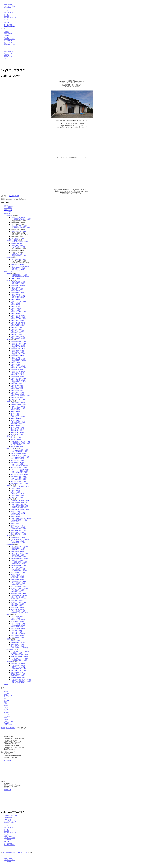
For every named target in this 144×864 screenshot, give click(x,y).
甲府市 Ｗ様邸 (15, 294)
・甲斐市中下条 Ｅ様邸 (18, 353)
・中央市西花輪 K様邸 (18, 633)
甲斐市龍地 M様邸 (16, 383)
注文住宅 (6, 693)
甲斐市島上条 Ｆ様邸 (17, 394)
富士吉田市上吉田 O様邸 (18, 593)
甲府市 (9, 280)
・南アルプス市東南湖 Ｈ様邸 (20, 457)
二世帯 (6, 707)
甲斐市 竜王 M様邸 (17, 375)
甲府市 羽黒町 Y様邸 (18, 317)
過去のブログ (8, 271)
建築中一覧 (7, 213)
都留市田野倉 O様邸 (17, 604)
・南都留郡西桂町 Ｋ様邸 (19, 571)
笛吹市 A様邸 (15, 511)
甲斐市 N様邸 (15, 357)
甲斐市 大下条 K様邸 (18, 366)
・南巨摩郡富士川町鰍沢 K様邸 (21, 441)
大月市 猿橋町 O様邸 (18, 583)
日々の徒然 (7, 211)
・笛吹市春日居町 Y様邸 (18, 529)
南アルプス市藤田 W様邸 (19, 478)
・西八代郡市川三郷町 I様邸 (19, 655)
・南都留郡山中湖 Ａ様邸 (19, 595)
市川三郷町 (10, 649)
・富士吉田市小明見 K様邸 (20, 546)
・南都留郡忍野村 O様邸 (18, 581)
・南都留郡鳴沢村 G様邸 (18, 565)
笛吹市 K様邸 (15, 516)
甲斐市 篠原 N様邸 (17, 392)
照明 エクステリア (9, 695)
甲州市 (9, 535)
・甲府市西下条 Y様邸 (18, 268)
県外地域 (10, 661)
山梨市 (9, 485)
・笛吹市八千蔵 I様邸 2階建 (20, 501)
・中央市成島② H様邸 (18, 625)
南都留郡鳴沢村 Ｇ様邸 (18, 548)
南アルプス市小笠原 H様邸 (19, 483)
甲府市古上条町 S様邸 (18, 338)
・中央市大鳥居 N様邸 (18, 628)
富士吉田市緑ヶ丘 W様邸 (19, 599)
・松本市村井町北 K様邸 (18, 669)
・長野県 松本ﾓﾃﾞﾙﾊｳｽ (18, 677)
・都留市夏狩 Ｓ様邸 (17, 551)
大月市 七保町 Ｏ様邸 (18, 611)
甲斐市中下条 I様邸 (17, 390)
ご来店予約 (7, 839)
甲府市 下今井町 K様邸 (18, 311)
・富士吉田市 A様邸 (17, 238)
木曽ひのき (7, 716)
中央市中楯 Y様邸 (16, 632)
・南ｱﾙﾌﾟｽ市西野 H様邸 (18, 453)
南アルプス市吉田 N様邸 (18, 479)
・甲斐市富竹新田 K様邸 (18, 255)
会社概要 (6, 22)
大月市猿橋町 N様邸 (17, 590)
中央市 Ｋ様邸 (15, 618)
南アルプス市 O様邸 (17, 460)
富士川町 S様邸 (16, 445)
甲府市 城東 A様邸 (17, 320)
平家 (5, 703)
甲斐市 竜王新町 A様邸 (18, 378)
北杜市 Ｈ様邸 (15, 409)
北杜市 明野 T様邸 (16, 423)
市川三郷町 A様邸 (16, 653)
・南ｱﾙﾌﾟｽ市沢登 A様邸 (18, 455)
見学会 (6, 691)
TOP (2, 855)
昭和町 (9, 273)
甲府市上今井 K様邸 (17, 325)
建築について (8, 210)
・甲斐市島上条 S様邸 (18, 345)
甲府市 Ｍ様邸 (15, 287)
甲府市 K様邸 (15, 313)
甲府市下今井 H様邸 (18, 331)
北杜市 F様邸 (15, 413)
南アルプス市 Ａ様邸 (17, 459)
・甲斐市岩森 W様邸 (17, 355)
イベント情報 (8, 208)
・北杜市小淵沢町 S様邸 (18, 404)
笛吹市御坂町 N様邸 (17, 532)
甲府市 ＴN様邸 (16, 308)
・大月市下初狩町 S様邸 (18, 586)
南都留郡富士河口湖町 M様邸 (20, 613)
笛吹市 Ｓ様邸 (15, 515)
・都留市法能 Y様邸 (17, 579)
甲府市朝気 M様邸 (16, 334)
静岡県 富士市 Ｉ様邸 (18, 674)
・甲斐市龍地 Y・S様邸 (18, 361)
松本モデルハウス (9, 39)
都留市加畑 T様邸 (16, 591)
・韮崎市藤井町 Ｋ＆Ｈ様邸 (19, 647)
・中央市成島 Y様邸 (17, 635)
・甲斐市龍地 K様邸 (18, 350)
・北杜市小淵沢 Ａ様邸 (18, 408)
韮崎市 (9, 639)
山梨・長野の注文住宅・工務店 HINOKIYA (14, 852)
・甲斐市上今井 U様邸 (18, 217)
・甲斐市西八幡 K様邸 (18, 347)
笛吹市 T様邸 (15, 523)
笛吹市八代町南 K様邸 (18, 527)
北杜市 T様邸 (15, 415)
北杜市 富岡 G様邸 (17, 427)
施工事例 (6, 16)
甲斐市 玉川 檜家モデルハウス (21, 395)
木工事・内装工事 (12, 240)
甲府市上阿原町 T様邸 (18, 324)
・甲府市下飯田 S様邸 (18, 282)
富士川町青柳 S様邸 (17, 446)
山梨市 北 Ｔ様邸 (17, 497)
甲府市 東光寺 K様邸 (18, 322)
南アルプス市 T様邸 (17, 464)
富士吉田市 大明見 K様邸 (19, 588)
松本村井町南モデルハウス (12, 821)
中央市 (9, 614)
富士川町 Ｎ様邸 (16, 437)
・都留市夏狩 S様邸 (17, 245)
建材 (5, 698)
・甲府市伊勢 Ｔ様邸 (17, 297)
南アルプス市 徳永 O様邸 (19, 467)
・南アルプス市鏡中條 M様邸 (20, 469)
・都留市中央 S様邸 (17, 560)
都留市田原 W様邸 (17, 600)
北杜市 (9, 401)
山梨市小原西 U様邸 (17, 495)
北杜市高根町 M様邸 (17, 429)
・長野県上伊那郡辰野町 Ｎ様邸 (21, 681)
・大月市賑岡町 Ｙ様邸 (18, 572)
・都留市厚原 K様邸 (17, 555)
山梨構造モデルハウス (10, 817)
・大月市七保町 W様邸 (18, 569)
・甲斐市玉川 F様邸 (17, 369)
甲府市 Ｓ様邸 (15, 291)
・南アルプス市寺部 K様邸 (19, 450)
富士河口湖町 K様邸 (17, 577)
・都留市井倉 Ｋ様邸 (17, 549)
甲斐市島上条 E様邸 (17, 397)
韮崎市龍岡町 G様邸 (17, 644)
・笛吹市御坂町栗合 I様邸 (19, 520)
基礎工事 (10, 215)
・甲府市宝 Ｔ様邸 (17, 289)
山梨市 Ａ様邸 (15, 490)
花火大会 (6, 700)
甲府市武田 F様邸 (16, 329)
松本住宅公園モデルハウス (19, 672)
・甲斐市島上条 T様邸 (18, 348)
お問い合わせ (8, 836)
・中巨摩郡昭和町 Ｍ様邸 (19, 275)
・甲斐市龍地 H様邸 (17, 376)
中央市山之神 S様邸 (17, 627)
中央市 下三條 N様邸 (18, 619)
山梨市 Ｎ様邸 (15, 488)
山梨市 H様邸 (15, 492)
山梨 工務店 (8, 725)
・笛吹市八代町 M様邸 (18, 513)
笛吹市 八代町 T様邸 (18, 525)
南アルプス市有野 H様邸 (18, 476)
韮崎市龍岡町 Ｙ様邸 (17, 646)
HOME (6, 11)
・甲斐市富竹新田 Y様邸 (18, 343)
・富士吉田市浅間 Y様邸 (18, 557)
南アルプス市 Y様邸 (17, 462)
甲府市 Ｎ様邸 (15, 305)
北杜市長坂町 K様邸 (17, 432)
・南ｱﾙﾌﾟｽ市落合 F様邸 (18, 247)
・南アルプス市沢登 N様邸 (19, 241)
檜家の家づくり (8, 12)
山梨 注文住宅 (8, 721)
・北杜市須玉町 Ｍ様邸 (18, 417)
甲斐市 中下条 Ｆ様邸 (18, 399)
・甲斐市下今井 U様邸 (18, 371)
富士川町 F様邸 (14, 196)
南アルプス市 (11, 448)
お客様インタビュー (10, 17)
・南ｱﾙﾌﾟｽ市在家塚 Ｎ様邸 (19, 451)
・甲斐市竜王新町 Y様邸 (18, 341)
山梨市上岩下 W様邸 (17, 493)
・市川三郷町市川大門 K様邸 (20, 651)
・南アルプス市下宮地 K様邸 (20, 266)
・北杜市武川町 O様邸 (18, 422)
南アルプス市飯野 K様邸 (18, 481)
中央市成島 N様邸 (16, 630)
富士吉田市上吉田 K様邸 (18, 602)
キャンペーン (8, 697)
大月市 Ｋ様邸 (15, 574)
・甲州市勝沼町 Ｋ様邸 (18, 543)
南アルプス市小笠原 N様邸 (19, 474)
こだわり (6, 714)
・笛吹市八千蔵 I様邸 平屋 (19, 502)
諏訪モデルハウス (9, 44)
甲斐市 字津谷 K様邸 (18, 380)
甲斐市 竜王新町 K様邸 (18, 367)
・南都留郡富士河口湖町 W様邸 (21, 219)
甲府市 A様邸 (15, 310)
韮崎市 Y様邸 (15, 641)
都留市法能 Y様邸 (16, 605)
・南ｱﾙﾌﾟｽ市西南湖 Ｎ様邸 (19, 473)
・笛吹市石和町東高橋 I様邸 (19, 506)
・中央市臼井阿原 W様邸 (19, 226)
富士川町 (10, 436)
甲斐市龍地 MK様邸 (17, 387)
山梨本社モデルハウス (10, 815)
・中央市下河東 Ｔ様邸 (18, 623)
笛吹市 (9, 499)
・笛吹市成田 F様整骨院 (18, 504)
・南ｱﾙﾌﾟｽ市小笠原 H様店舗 (19, 465)
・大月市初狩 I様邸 (17, 567)
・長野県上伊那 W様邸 (18, 683)
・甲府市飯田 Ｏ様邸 (17, 292)
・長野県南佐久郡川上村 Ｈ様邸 (21, 679)
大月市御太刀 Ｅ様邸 (17, 609)
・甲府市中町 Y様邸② (18, 285)
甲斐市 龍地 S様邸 (17, 389)
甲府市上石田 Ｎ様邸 (17, 336)
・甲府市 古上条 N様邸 (18, 301)
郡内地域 (10, 544)
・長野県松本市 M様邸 (18, 667)
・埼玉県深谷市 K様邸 (18, 663)
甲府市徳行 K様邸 (16, 327)
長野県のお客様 (8, 206)
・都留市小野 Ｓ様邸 (17, 576)
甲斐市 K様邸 (15, 364)
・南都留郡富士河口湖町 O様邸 (20, 227)
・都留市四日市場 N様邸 (18, 231)
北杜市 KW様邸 (16, 418)
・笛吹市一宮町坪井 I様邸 (19, 507)
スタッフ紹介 (8, 24)
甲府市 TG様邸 (15, 306)
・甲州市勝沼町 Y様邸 (18, 537)
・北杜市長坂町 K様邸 (18, 403)
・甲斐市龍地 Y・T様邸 (18, 381)
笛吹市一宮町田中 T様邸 (18, 530)
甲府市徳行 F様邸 (16, 333)
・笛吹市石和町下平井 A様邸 (20, 509)
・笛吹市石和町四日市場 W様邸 (21, 518)
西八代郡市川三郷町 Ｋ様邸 (19, 656)
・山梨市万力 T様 (16, 254)
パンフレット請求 (9, 838)
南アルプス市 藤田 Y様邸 (19, 471)
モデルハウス (8, 14)
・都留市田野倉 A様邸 (18, 563)
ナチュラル (7, 711)
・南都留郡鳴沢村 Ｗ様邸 (19, 562)
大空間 (6, 719)
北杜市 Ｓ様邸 (15, 411)
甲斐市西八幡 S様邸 (17, 385)
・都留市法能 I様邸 (17, 585)
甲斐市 (9, 339)
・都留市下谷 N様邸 (17, 264)
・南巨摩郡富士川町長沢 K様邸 (20, 443)
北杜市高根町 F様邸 (17, 434)
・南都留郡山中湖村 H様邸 (19, 558)
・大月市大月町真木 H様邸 (19, 553)
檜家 (5, 717)
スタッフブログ (8, 19)
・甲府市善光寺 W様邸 (18, 269)
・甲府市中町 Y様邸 (17, 283)
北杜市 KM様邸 (16, 420)
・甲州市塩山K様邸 (16, 243)
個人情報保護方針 (9, 26)
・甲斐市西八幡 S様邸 (18, 359)
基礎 (5, 702)
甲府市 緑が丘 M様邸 (18, 315)
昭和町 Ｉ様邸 (15, 278)
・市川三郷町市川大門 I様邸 (19, 658)
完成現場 (10, 257)
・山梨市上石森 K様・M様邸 (20, 487)
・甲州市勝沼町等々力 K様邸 (20, 539)
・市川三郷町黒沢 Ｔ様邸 (19, 660)
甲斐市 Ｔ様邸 (15, 362)
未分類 (6, 684)
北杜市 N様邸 (15, 425)
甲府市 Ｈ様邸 (15, 299)
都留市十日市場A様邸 (17, 597)
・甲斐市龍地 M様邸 (17, 373)
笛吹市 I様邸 (15, 521)
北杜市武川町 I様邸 (17, 431)
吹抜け (6, 705)
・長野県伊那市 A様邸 (18, 665)
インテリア (7, 712)
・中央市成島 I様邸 (17, 616)
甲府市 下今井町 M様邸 (18, 319)
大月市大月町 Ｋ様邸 (18, 607)
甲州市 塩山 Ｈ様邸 (17, 541)
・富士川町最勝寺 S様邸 (18, 259)
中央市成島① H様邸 (17, 637)
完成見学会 (7, 723)
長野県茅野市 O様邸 (17, 675)
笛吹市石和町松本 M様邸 (18, 534)
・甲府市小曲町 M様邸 (18, 296)
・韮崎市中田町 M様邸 (18, 642)
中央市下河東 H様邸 (17, 621)
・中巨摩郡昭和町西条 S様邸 (20, 277)
